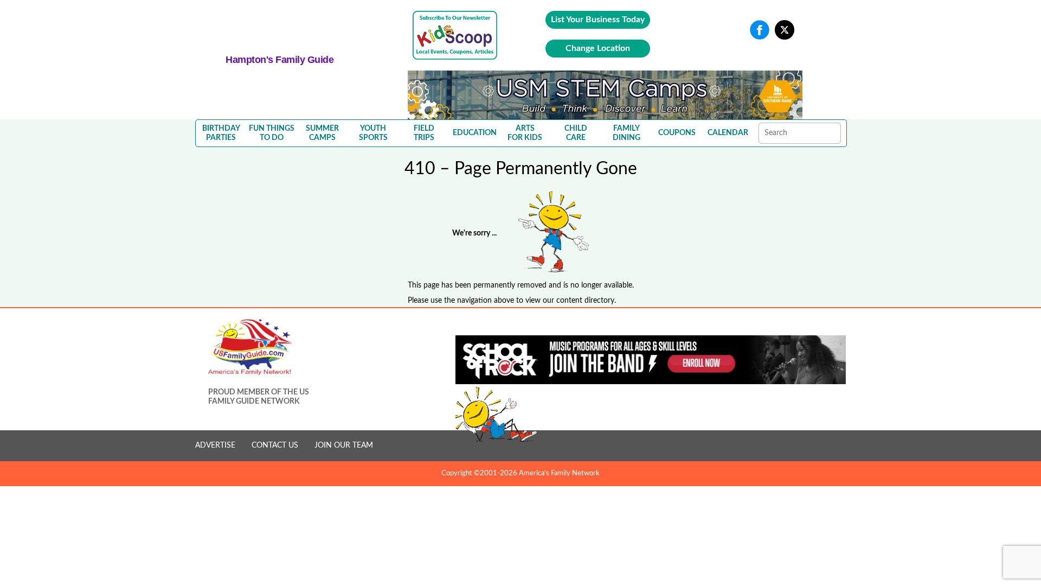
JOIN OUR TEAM (343, 445)
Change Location (598, 48)
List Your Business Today (598, 19)
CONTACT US (275, 445)
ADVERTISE (215, 445)
